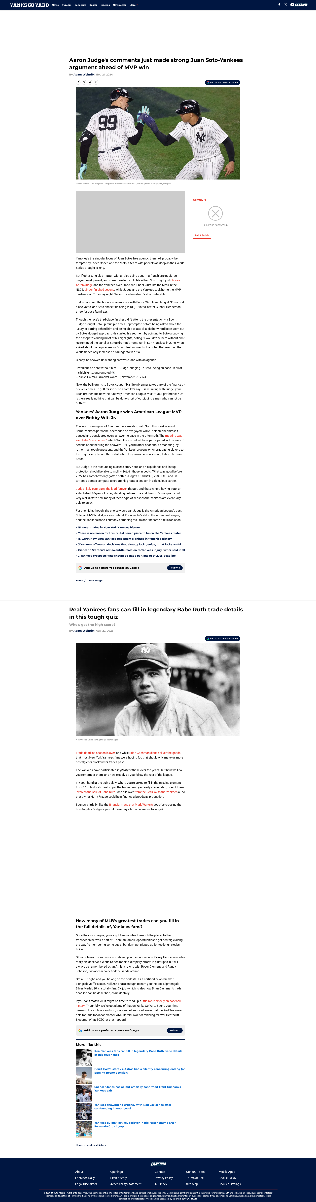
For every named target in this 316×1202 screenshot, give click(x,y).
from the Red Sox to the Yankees (156, 792)
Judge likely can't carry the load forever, (101, 488)
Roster (93, 4)
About (79, 1171)
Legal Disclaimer (86, 1184)
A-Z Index (161, 1184)
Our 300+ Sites (195, 1171)
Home (79, 580)
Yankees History (96, 1145)
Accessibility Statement (125, 1184)
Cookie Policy (227, 1178)
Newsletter (119, 4)
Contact (160, 1171)
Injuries (105, 4)
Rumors (66, 4)
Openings (116, 1171)
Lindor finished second (99, 289)
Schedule (80, 4)
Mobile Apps (227, 1171)
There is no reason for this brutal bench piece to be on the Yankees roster (129, 533)
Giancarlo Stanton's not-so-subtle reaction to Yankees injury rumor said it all (131, 550)
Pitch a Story (118, 1178)
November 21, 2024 (134, 377)
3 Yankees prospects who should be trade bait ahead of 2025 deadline (127, 555)
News (55, 4)
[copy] (96, 82)
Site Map (192, 1184)
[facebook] (279, 4)
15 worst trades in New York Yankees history (109, 527)
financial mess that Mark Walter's (131, 804)
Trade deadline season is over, (95, 753)
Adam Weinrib (83, 74)
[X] (285, 4)
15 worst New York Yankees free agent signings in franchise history (125, 538)
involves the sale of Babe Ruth (95, 792)
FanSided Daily (85, 1178)
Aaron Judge (95, 580)
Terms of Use (195, 1178)
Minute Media (58, 1193)
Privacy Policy (164, 1178)
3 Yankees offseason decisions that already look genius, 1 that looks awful (129, 544)
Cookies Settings (230, 1184)
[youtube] (292, 4)
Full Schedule (202, 235)
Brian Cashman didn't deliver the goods (154, 753)
